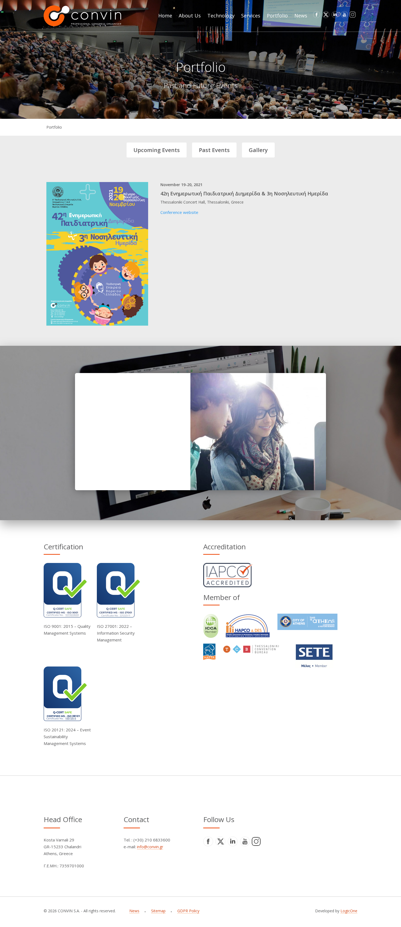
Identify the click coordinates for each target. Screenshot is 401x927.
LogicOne (348, 910)
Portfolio (54, 127)
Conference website (179, 212)
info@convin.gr (150, 846)
